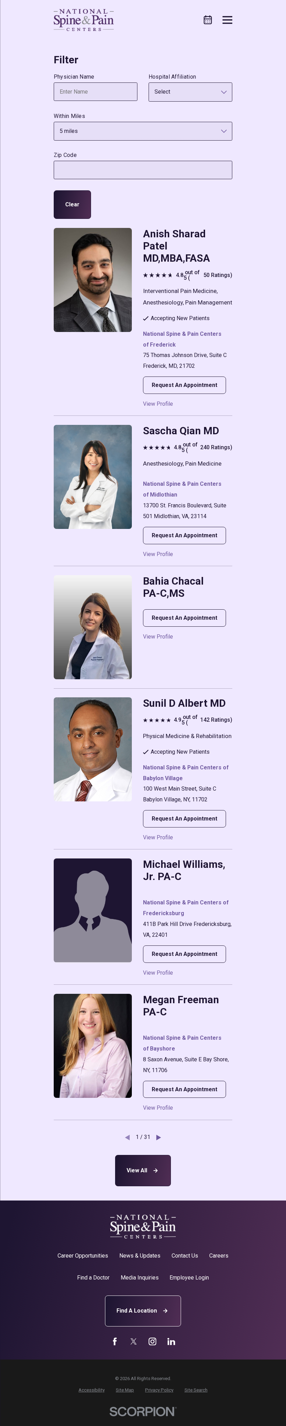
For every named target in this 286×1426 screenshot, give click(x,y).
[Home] (84, 20)
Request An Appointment (184, 385)
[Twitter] (133, 1341)
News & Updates (139, 1255)
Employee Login (189, 1277)
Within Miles (69, 116)
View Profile (158, 404)
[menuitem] (91, 1390)
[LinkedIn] (171, 1341)
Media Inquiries (140, 1277)
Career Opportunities (83, 1255)
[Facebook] (115, 1341)
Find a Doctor (93, 1277)
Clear (72, 204)
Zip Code (65, 155)
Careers (218, 1255)
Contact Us (185, 1255)
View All (137, 1170)
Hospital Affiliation (172, 76)
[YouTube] (152, 1341)
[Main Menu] (228, 20)
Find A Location (136, 1310)
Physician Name (74, 76)
